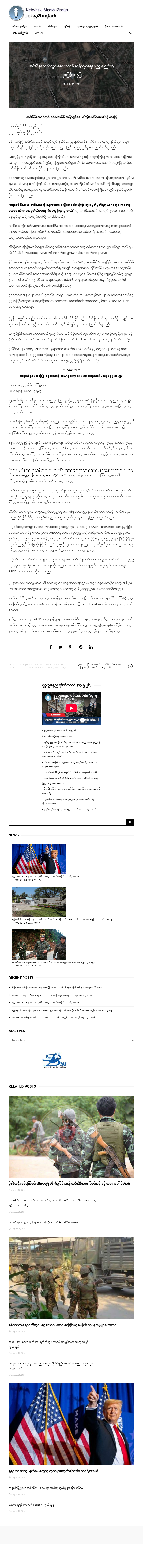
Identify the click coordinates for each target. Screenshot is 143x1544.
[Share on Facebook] (51, 647)
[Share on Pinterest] (80, 647)
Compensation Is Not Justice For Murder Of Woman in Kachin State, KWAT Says (43, 666)
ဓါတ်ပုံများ (52, 26)
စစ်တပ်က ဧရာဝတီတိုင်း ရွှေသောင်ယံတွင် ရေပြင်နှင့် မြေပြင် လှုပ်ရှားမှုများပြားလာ (52, 995)
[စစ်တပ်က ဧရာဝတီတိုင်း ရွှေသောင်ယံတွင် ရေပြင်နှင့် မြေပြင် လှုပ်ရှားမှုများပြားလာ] (71, 1278)
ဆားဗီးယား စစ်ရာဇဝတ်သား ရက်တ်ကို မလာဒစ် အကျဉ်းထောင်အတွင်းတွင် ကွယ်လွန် (53, 962)
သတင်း (37, 26)
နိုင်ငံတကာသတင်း (113, 26)
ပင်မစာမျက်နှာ (19, 26)
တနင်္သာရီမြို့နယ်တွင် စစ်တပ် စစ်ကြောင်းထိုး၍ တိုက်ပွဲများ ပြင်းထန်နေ (46, 1488)
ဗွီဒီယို (67, 26)
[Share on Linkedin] (91, 647)
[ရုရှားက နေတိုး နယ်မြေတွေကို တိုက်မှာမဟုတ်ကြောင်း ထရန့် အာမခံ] (39, 859)
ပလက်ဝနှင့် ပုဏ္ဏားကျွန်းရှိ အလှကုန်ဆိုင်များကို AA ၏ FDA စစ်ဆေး (44, 1222)
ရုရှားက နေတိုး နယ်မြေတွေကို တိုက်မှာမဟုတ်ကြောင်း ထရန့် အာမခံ (45, 877)
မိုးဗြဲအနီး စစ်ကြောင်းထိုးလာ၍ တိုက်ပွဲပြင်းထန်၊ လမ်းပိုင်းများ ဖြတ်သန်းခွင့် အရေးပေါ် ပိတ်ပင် (57, 988)
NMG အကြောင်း (20, 33)
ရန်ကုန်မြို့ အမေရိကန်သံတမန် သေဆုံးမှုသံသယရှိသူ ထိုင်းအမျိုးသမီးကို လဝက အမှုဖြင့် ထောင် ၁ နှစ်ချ (62, 919)
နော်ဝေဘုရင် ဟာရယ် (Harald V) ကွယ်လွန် (31, 1505)
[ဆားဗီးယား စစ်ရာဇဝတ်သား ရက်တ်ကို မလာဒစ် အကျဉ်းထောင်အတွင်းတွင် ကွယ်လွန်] (39, 944)
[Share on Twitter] (60, 647)
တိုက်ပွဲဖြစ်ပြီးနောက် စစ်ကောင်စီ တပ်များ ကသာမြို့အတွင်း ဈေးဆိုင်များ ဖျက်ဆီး (99, 666)
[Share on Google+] (70, 647)
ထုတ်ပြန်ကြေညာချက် (87, 26)
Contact (40, 33)
